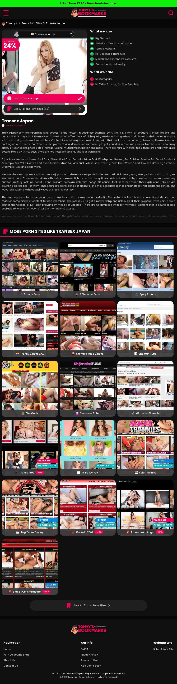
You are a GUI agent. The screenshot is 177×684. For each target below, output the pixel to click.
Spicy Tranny (148, 294)
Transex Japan (31, 98)
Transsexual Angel (142, 532)
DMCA (84, 649)
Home (7, 649)
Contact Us (10, 665)
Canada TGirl (84, 532)
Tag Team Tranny (32, 532)
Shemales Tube (89, 413)
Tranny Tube (32, 294)
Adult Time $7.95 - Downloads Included (88, 3)
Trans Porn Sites (32, 23)
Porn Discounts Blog (16, 654)
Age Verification (91, 665)
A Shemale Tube (90, 294)
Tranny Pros (26, 472)
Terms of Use (89, 660)
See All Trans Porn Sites (90, 605)
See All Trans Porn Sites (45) (31, 109)
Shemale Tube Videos (89, 353)
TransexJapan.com (46, 34)
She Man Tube (147, 353)
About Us (9, 660)
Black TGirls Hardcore (27, 591)
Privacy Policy (89, 654)
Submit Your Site (163, 649)
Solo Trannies (147, 472)
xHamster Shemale (148, 413)
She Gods (32, 413)
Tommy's (11, 23)
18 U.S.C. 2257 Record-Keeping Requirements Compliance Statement (88, 673)
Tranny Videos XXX (32, 353)
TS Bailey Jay (90, 472)
